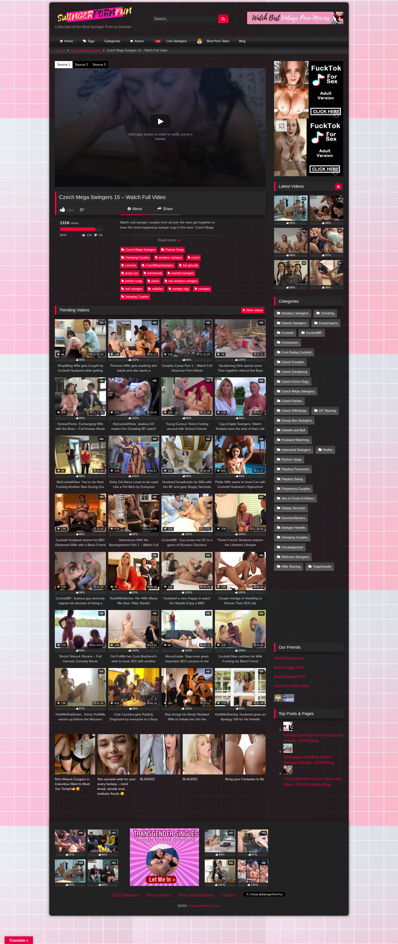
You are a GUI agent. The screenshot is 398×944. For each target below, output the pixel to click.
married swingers (182, 273)
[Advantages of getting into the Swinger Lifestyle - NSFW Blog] (288, 751)
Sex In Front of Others (298, 498)
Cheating (327, 313)
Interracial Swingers (296, 449)
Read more (167, 240)
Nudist (327, 449)
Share (167, 209)
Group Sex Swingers (297, 420)
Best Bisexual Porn (289, 677)
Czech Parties (292, 401)
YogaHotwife (322, 566)
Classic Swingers (294, 323)
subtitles (157, 288)
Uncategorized (292, 547)
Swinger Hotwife (293, 527)
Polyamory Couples (296, 488)
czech (195, 257)
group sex (131, 273)
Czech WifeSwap (294, 410)
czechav (130, 265)
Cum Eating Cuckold (296, 352)
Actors (139, 41)
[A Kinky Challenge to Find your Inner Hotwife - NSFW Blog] (288, 730)
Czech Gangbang (294, 371)
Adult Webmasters (289, 658)
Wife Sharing (291, 566)
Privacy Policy (158, 895)
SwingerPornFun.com (205, 906)
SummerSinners (293, 518)
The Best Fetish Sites (291, 686)
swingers (204, 288)
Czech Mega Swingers (86, 50)
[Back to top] (384, 930)
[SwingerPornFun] (95, 15)
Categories (112, 41)
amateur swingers (170, 257)
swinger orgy (180, 288)
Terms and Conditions (196, 895)
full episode (190, 265)
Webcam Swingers (295, 557)
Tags (91, 41)
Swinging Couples (137, 257)
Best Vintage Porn (289, 667)
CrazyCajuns (328, 323)
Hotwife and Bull (293, 430)
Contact (228, 895)
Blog (242, 41)
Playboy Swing (292, 479)
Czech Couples (293, 362)
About (137, 209)
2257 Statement (125, 895)
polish (155, 281)
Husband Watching (295, 440)
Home (68, 41)
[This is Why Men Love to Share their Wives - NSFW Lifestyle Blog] (288, 773)
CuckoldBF (314, 332)
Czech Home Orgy (295, 381)
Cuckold (287, 332)
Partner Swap (175, 249)
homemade (154, 273)
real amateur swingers (183, 281)
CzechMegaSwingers (160, 265)
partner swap (133, 281)
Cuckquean (290, 342)
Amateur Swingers (295, 313)
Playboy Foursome (295, 469)
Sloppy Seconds (293, 508)
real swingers (134, 288)
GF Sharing (327, 410)
